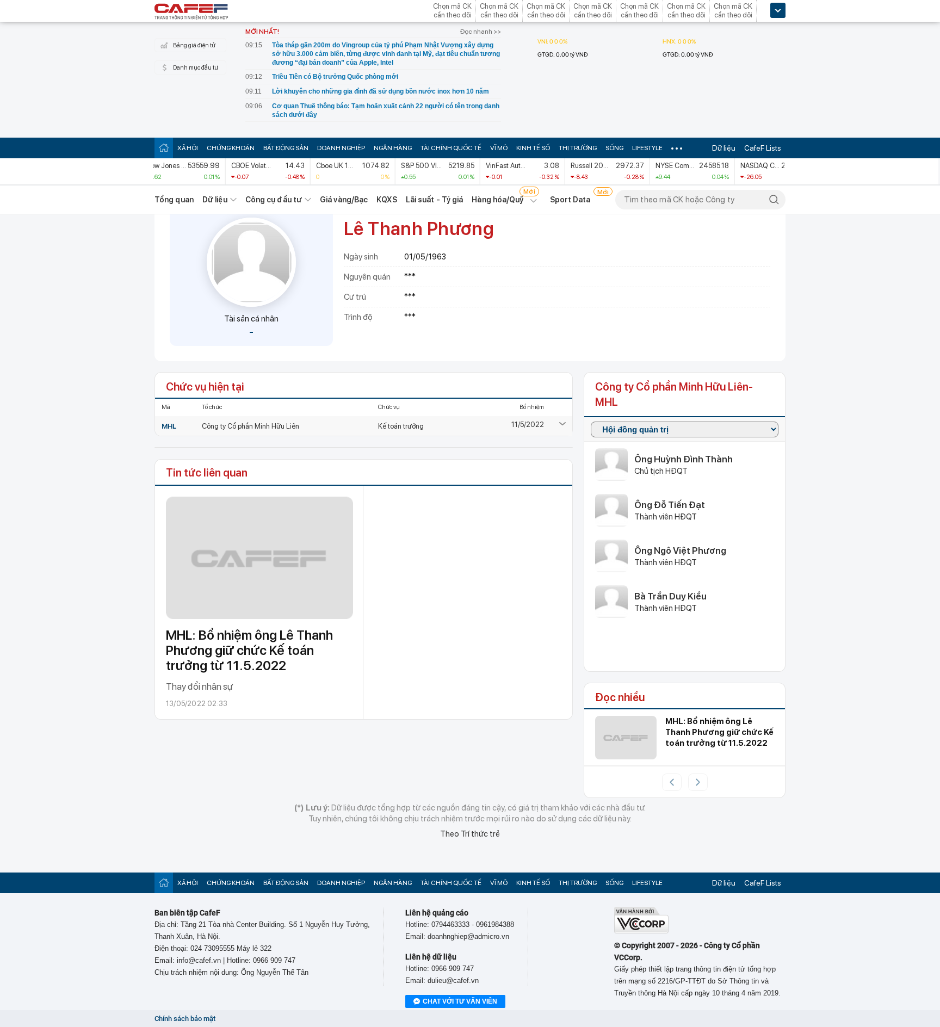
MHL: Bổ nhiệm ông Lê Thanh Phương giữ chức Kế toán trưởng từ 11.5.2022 (249, 650)
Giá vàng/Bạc (344, 199)
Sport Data (570, 199)
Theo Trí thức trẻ (470, 834)
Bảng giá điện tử (194, 45)
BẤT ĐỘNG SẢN (285, 148)
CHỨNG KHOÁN (231, 148)
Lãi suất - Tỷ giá (434, 199)
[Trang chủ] (164, 148)
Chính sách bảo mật (184, 1018)
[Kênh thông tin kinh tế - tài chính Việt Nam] (191, 12)
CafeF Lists (762, 148)
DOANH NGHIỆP (341, 148)
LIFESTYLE (647, 148)
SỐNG (614, 148)
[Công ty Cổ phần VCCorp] (641, 931)
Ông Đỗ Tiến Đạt (669, 504)
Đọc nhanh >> (480, 31)
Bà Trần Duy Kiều (670, 596)
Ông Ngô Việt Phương (680, 550)
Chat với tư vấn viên (460, 1001)
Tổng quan (174, 199)
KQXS (386, 199)
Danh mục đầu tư (195, 67)
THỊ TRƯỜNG (578, 148)
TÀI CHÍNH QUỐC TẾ (450, 148)
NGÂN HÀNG (393, 148)
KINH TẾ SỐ (533, 148)
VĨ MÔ (499, 148)
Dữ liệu (723, 148)
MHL (169, 426)
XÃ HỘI (187, 148)
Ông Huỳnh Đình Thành (683, 459)
